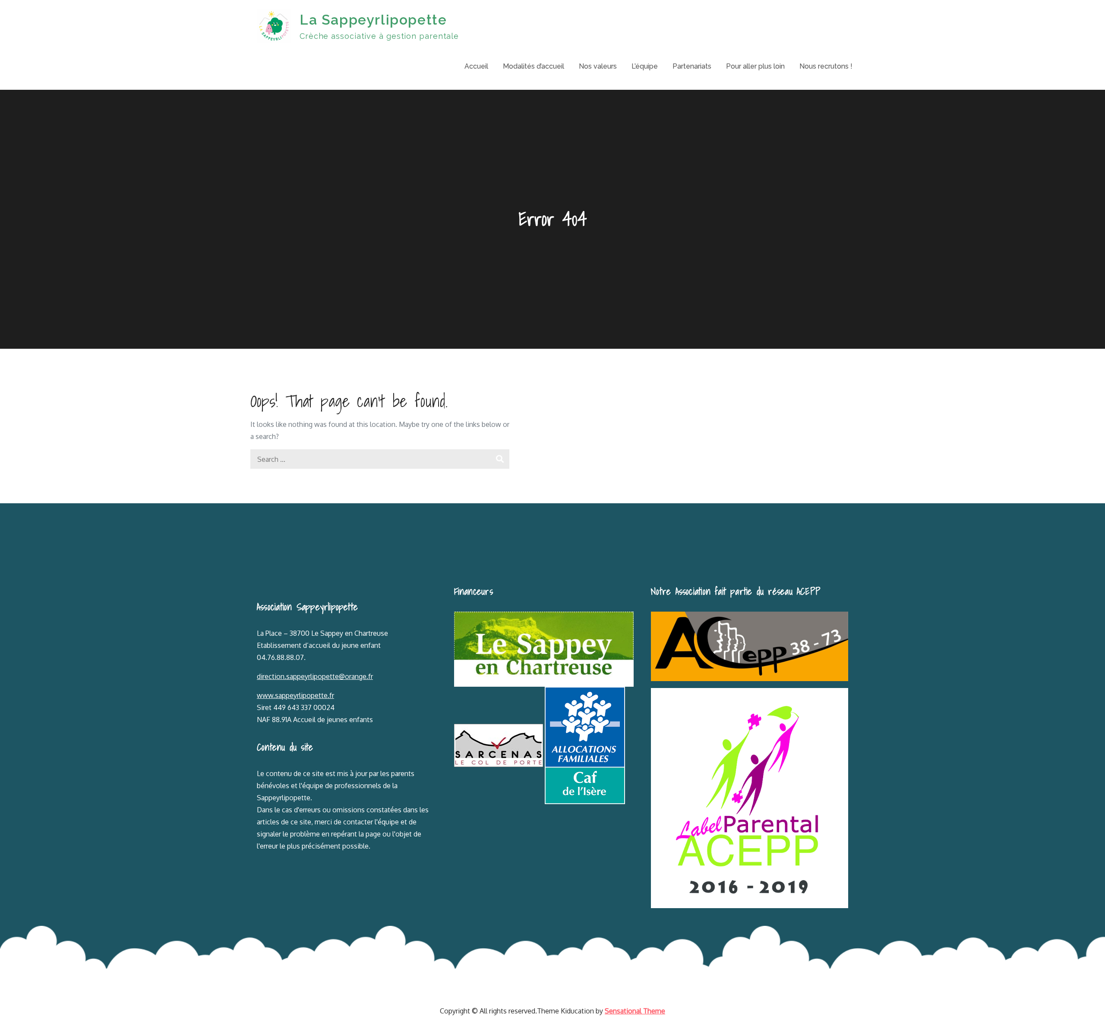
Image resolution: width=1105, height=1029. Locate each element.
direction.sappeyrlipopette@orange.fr (315, 676)
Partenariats (691, 66)
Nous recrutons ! (825, 66)
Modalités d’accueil (533, 66)
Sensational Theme (635, 1011)
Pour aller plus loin (755, 66)
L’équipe (644, 66)
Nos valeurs (598, 66)
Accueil (476, 66)
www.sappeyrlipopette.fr (295, 695)
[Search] (499, 459)
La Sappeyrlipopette (373, 20)
